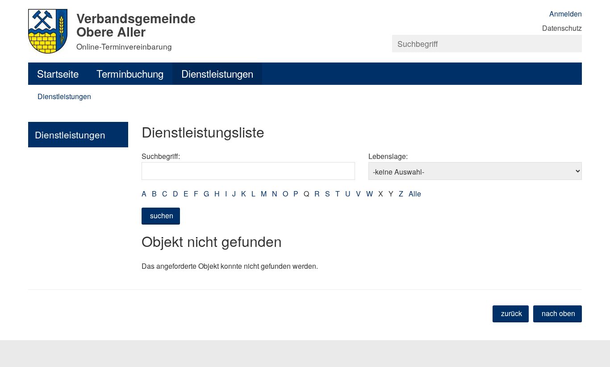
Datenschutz (562, 28)
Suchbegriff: (161, 156)
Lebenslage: (388, 156)
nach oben (558, 313)
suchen (161, 215)
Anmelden (565, 13)
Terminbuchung (129, 73)
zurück (511, 313)
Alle (415, 193)
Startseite (58, 73)
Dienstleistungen (217, 73)
